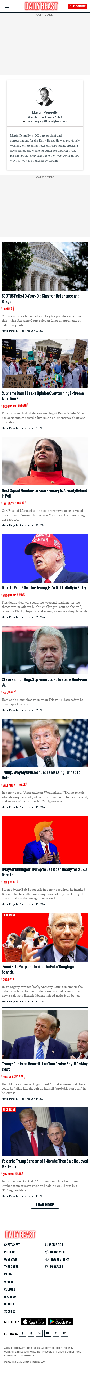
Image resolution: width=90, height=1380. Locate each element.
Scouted (9, 1311)
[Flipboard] (64, 1334)
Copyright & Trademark (19, 1355)
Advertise (48, 1348)
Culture (9, 1289)
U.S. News (10, 1297)
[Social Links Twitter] (31, 1334)
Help (59, 1348)
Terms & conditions (68, 1352)
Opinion (9, 1304)
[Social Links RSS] (56, 1334)
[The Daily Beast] (41, 6)
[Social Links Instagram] (39, 1334)
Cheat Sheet (12, 1245)
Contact (19, 1348)
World (8, 1282)
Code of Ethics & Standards (22, 1352)
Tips (29, 1348)
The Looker (11, 1267)
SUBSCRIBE (77, 6)
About (8, 1348)
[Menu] (10, 6)
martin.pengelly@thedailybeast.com (46, 121)
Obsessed (10, 1259)
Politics (9, 1252)
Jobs (37, 1348)
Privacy (68, 1348)
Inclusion (48, 1352)
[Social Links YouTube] (47, 1334)
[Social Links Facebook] (22, 1334)
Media (8, 1274)
